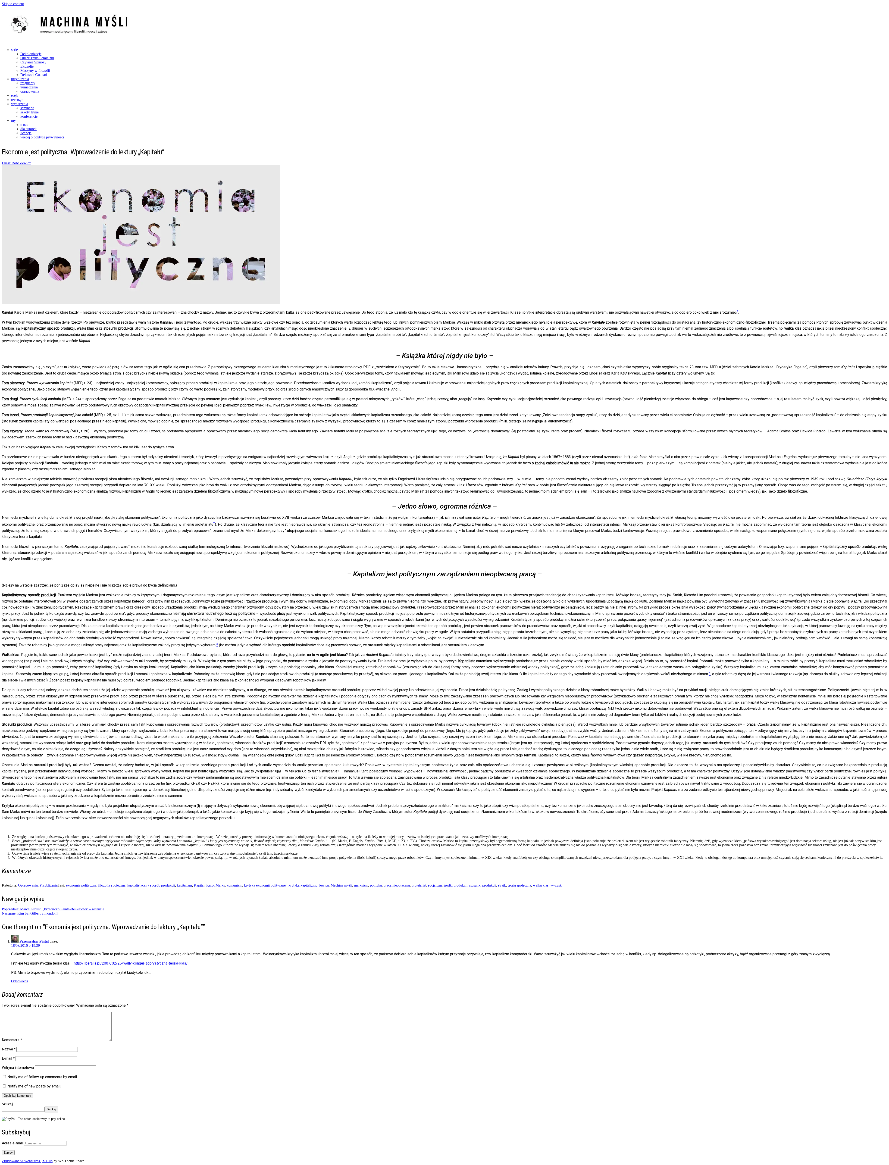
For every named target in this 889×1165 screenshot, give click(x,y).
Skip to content (13, 4)
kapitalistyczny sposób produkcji (151, 885)
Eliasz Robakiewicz (16, 163)
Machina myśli (341, 885)
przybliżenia (20, 79)
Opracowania (28, 885)
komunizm (234, 885)
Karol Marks (215, 885)
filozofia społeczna (111, 885)
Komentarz (12, 1040)
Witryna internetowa (18, 1067)
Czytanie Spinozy (33, 62)
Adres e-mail (13, 1143)
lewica (324, 885)
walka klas (540, 885)
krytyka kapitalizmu (302, 885)
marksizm (361, 885)
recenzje (17, 100)
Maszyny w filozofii (35, 70)
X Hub (47, 1161)
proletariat (419, 885)
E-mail (8, 1058)
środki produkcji (455, 885)
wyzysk (556, 885)
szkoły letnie (29, 112)
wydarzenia (19, 104)
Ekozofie (27, 66)
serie (14, 50)
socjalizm (435, 885)
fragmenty (27, 83)
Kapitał (199, 885)
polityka (376, 885)
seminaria (27, 108)
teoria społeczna (519, 885)
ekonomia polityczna (81, 885)
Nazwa (9, 1049)
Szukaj (7, 1104)
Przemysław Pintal (34, 941)
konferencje (29, 116)
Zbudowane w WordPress (21, 1161)
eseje (14, 95)
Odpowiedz (19, 981)
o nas (24, 125)
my (13, 120)
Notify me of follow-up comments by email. (42, 1077)
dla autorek (28, 129)
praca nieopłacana (397, 885)
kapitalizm (184, 885)
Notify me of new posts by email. (34, 1086)
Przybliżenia (49, 885)
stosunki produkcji (482, 885)
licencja (25, 133)
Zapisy (8, 1152)
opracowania (29, 91)
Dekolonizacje (30, 54)
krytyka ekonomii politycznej (265, 885)
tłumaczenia (29, 87)
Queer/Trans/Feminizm (37, 58)
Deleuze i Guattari (33, 75)
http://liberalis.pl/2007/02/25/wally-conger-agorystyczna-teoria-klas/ (131, 963)
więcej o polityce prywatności (42, 137)
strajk (502, 885)
